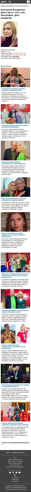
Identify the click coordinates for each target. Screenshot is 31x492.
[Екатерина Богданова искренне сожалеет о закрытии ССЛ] (15, 77)
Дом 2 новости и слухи (15, 461)
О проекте (15, 477)
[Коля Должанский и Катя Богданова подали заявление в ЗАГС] (15, 299)
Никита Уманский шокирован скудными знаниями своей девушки (15, 423)
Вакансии (15, 479)
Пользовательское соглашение (16, 489)
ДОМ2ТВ (6, 2)
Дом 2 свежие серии (15, 459)
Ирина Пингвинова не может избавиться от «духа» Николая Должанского (13, 234)
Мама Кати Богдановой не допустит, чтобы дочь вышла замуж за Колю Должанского (15, 275)
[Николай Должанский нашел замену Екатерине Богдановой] (15, 114)
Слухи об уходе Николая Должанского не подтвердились (14, 162)
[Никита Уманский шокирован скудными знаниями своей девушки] (15, 411)
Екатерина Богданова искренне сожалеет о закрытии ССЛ (13, 89)
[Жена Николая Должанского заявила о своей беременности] (15, 373)
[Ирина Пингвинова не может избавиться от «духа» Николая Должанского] (15, 222)
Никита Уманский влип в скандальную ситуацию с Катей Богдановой (13, 346)
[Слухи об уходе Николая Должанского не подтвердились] (15, 150)
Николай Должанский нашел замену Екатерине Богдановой (15, 126)
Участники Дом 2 (15, 465)
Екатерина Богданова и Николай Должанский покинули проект (14, 199)
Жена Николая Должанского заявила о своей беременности (15, 385)
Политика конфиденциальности (15, 487)
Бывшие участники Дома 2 (15, 467)
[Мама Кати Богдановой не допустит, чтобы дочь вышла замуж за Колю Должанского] (15, 262)
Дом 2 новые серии (15, 463)
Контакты (15, 481)
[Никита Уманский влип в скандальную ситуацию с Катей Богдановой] (15, 334)
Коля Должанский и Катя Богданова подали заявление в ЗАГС (15, 311)
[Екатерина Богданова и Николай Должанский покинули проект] (15, 187)
